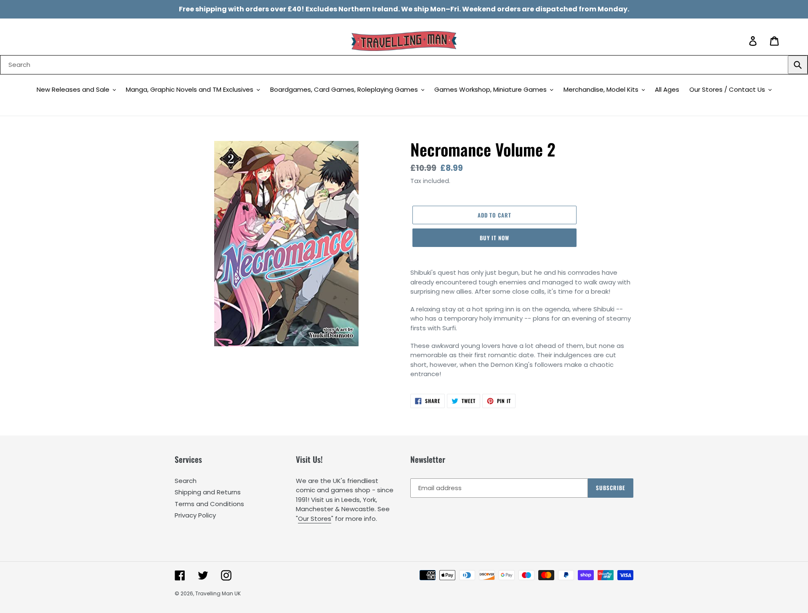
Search (186, 480)
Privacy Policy (195, 515)
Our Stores (314, 518)
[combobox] (404, 65)
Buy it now (494, 238)
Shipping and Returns (208, 492)
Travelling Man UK (218, 593)
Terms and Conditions (209, 503)
